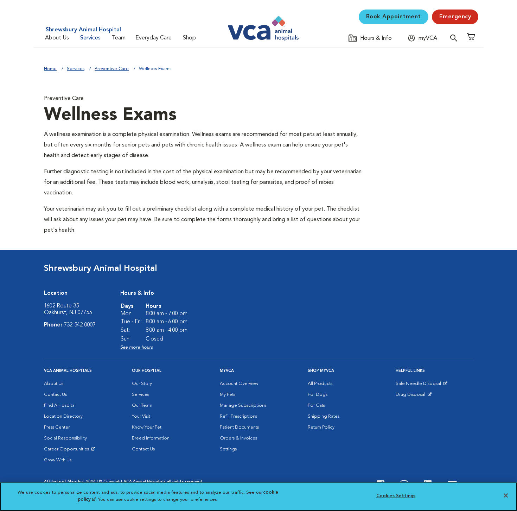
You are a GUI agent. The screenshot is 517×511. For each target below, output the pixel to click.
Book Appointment (393, 17)
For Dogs (317, 394)
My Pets (227, 394)
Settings (228, 449)
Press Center (57, 427)
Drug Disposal (413, 396)
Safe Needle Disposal (419, 385)
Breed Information (151, 438)
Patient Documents (239, 427)
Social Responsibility (65, 438)
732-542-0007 (80, 325)
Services (90, 38)
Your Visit (141, 416)
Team (119, 38)
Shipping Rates (323, 416)
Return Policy (321, 427)
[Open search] (455, 38)
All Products (320, 383)
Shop (189, 38)
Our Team (142, 405)
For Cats (316, 405)
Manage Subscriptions (243, 405)
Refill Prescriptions (238, 416)
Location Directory (63, 416)
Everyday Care (153, 38)
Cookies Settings (395, 496)
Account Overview (239, 383)
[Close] (505, 495)
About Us (57, 38)
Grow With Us (57, 460)
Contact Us (55, 394)
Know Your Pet (146, 427)
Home (50, 69)
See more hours (136, 347)
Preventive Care (112, 69)
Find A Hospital (60, 405)
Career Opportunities (67, 451)
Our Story (142, 383)
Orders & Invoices (238, 438)
